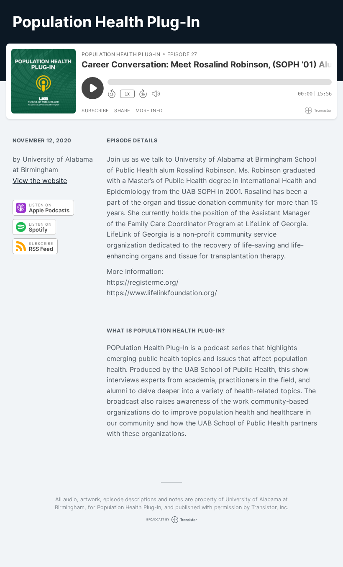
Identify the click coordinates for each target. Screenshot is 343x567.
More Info (149, 110)
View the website (40, 180)
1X (127, 94)
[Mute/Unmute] (155, 94)
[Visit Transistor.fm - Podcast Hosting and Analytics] (318, 110)
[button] (220, 82)
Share (122, 110)
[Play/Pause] (43, 81)
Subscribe (95, 110)
